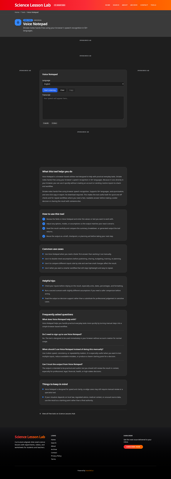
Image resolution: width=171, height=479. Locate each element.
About (125, 5)
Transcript (46, 95)
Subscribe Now (133, 447)
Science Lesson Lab (33, 5)
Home (107, 5)
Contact (144, 5)
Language (46, 80)
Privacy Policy (56, 456)
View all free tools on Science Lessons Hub (58, 414)
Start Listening (50, 90)
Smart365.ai (89, 471)
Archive (133, 5)
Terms (53, 459)
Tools (153, 5)
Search (116, 5)
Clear (62, 90)
